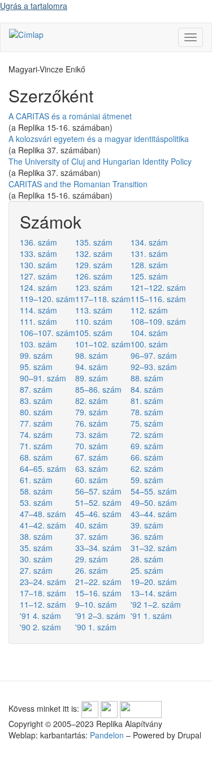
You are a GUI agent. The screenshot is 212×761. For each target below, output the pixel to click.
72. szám (147, 434)
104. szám (149, 332)
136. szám (38, 242)
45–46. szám (98, 513)
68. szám (36, 457)
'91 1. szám (151, 615)
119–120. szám (47, 298)
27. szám (36, 570)
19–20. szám (154, 581)
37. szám (91, 536)
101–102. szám (103, 344)
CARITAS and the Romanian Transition (78, 184)
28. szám (147, 559)
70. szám (91, 446)
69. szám (147, 446)
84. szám (147, 389)
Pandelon (107, 735)
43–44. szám (154, 513)
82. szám (91, 400)
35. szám (36, 547)
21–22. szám (98, 581)
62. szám (147, 468)
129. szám (94, 264)
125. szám (149, 276)
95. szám (36, 366)
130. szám (38, 264)
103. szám (38, 344)
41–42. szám (43, 525)
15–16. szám (98, 593)
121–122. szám (158, 287)
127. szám (38, 276)
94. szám (91, 366)
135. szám (94, 242)
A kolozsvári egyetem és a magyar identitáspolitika (98, 138)
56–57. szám (98, 491)
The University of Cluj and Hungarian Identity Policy (100, 161)
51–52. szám (98, 502)
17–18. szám (43, 593)
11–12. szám (43, 604)
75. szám (147, 423)
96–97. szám (154, 355)
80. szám (36, 412)
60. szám (91, 479)
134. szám (149, 242)
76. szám (91, 423)
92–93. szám (154, 366)
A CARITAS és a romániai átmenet (70, 116)
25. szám (147, 570)
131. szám (149, 253)
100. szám (149, 344)
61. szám (36, 479)
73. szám (91, 434)
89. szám (91, 378)
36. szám (147, 536)
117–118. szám (103, 298)
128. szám (149, 264)
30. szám (36, 559)
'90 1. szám (95, 627)
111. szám (38, 321)
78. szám (147, 412)
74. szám (36, 434)
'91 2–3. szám (100, 615)
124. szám (38, 287)
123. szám (94, 287)
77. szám (36, 423)
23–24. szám (43, 581)
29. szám (91, 559)
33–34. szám (98, 547)
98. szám (91, 355)
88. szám (147, 378)
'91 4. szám (40, 615)
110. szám (94, 321)
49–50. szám (154, 502)
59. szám (147, 479)
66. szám (147, 457)
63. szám (91, 468)
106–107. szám (47, 332)
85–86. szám (98, 389)
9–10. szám (96, 604)
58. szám (36, 491)
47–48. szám (43, 513)
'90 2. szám (40, 627)
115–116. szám (158, 298)
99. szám (36, 355)
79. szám (91, 412)
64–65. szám (43, 468)
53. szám (36, 502)
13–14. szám (154, 593)
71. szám (36, 446)
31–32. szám (154, 547)
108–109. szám (158, 321)
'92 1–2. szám (156, 604)
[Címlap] (26, 34)
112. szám (149, 310)
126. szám (94, 276)
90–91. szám (43, 378)
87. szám (36, 389)
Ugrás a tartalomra (33, 5)
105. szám (94, 332)
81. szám (147, 400)
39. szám (147, 525)
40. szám (91, 525)
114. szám (38, 310)
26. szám (91, 570)
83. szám (36, 400)
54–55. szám (154, 491)
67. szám (91, 457)
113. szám (94, 310)
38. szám (36, 536)
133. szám (38, 253)
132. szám (94, 253)
